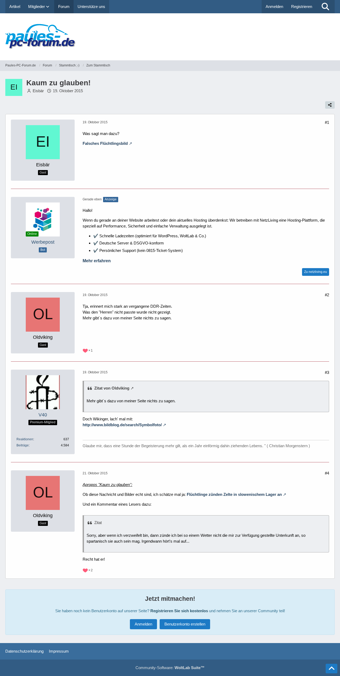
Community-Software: (170, 667)
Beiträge (22, 445)
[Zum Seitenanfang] (331, 668)
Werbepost (42, 242)
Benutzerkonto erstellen (184, 624)
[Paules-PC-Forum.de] (170, 36)
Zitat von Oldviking (111, 388)
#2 (327, 295)
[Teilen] (330, 105)
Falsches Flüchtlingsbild (105, 143)
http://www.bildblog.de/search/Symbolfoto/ (122, 424)
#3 (327, 372)
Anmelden (274, 6)
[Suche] (325, 6)
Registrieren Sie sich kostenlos (179, 611)
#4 (327, 473)
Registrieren (301, 6)
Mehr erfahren (97, 261)
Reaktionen (24, 439)
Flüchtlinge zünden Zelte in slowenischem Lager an (234, 494)
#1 (327, 122)
